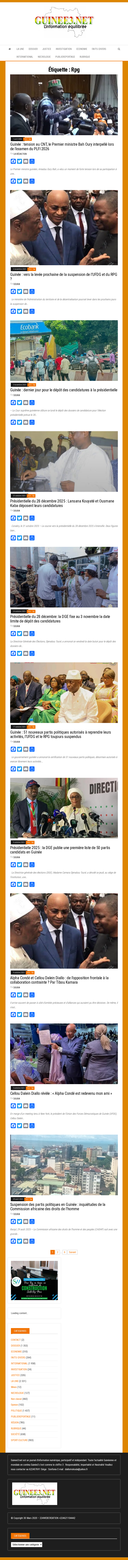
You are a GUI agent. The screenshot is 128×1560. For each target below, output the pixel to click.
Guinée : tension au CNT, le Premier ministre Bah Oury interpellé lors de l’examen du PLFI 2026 (62, 146)
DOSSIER (33, 49)
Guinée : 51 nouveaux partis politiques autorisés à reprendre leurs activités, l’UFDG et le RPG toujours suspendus (60, 734)
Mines (14, 1387)
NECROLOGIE (44, 56)
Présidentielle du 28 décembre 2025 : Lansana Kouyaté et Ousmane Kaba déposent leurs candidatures (62, 503)
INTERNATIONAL (24, 56)
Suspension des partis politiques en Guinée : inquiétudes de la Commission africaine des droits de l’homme (57, 1206)
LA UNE (20, 49)
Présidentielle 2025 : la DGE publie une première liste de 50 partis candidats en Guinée (60, 850)
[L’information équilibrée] (9, 49)
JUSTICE (46, 49)
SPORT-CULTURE (19, 1440)
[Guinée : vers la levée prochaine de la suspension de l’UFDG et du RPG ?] (64, 227)
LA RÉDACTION (20, 154)
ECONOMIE (81, 49)
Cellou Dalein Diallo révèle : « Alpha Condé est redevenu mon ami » (61, 1093)
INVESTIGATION (64, 49)
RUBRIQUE (85, 56)
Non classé (16, 1398)
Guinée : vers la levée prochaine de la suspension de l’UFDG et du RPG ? (63, 276)
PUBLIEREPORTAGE (65, 56)
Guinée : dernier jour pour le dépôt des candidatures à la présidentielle (63, 390)
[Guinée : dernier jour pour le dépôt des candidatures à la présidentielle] (64, 350)
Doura (17, 284)
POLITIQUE (16, 1410)
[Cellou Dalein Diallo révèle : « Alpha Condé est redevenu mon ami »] (64, 1053)
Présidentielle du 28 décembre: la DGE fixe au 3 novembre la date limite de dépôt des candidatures (60, 618)
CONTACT (16, 1339)
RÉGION (15, 1422)
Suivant (72, 1252)
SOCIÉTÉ (15, 1434)
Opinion (14, 1404)
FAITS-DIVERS (99, 49)
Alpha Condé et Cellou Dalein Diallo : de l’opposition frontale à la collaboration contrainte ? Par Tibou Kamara (59, 980)
